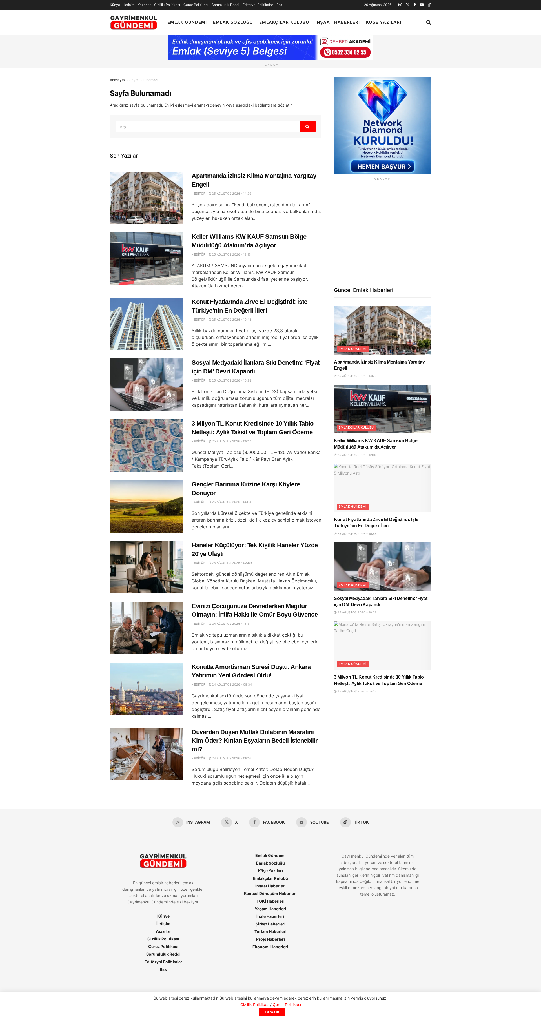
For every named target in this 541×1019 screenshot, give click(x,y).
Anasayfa (117, 80)
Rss (279, 5)
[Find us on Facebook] (415, 5)
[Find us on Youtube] (422, 5)
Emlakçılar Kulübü (284, 22)
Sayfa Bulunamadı (143, 80)
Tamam (272, 1012)
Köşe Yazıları (383, 22)
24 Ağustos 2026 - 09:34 (231, 684)
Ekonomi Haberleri (270, 946)
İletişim (128, 5)
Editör (199, 194)
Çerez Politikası (195, 5)
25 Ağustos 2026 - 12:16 (231, 254)
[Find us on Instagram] (400, 5)
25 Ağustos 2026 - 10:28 (231, 380)
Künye (115, 5)
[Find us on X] (408, 5)
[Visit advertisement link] (382, 125)
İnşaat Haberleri (337, 22)
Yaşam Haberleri (270, 908)
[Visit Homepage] (134, 22)
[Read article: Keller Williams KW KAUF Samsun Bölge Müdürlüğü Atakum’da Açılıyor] (146, 258)
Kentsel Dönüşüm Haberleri (270, 893)
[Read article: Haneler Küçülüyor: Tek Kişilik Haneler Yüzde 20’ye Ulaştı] (146, 567)
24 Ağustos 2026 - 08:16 (231, 758)
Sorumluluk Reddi (225, 5)
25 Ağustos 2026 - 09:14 (231, 502)
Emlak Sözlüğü (233, 22)
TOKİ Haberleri (270, 901)
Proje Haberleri (270, 939)
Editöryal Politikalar (258, 5)
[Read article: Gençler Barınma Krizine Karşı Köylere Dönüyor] (146, 506)
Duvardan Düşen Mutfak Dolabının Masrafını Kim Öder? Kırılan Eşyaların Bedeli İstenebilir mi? (255, 740)
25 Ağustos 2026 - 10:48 (231, 320)
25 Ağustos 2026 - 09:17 (231, 441)
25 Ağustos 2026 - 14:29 (231, 194)
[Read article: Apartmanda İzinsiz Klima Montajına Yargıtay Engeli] (146, 198)
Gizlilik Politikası (167, 5)
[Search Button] (428, 22)
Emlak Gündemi (187, 22)
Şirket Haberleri (270, 923)
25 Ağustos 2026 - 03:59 (231, 563)
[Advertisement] (382, 232)
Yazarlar (144, 5)
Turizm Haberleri (270, 931)
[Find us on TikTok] (429, 5)
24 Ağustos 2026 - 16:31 (231, 624)
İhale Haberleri (270, 916)
